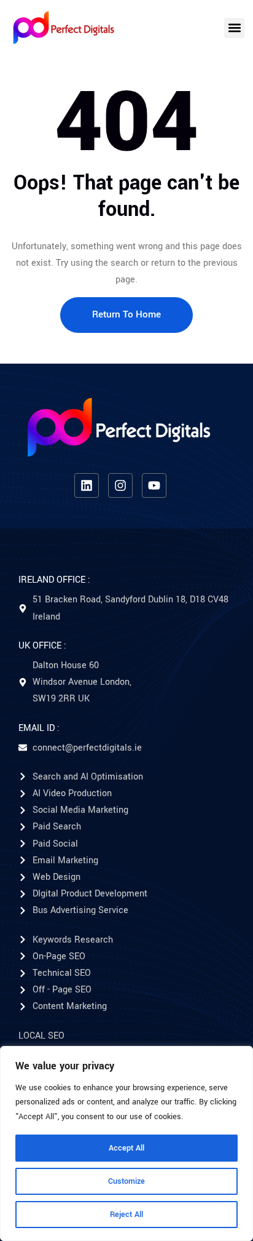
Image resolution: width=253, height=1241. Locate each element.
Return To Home (126, 314)
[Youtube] (154, 485)
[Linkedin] (86, 485)
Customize (126, 1181)
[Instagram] (120, 485)
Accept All (126, 1148)
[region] (126, 1143)
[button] (234, 28)
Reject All (126, 1214)
